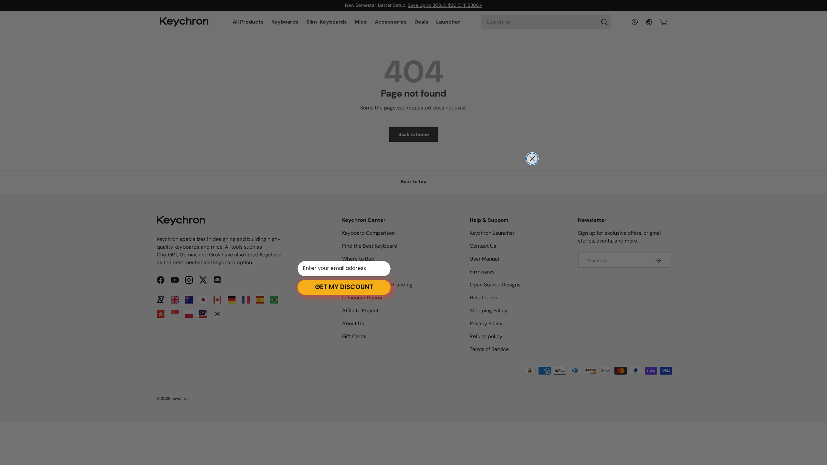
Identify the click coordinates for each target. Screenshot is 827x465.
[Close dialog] (532, 158)
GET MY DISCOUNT (344, 287)
